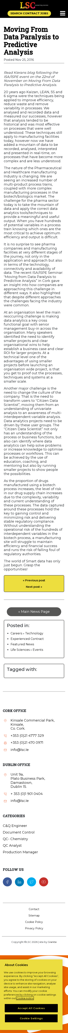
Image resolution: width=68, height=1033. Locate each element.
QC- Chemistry (15, 839)
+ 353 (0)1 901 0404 (27, 794)
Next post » (34, 586)
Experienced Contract (27, 639)
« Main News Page (34, 612)
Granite (52, 941)
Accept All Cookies (31, 1008)
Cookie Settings (31, 1018)
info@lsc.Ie (20, 750)
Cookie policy (24, 998)
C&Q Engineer (15, 826)
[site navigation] (63, 13)
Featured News (22, 644)
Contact (34, 909)
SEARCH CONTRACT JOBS (29, 13)
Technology (34, 633)
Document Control (19, 832)
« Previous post (34, 580)
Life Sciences (20, 650)
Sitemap (34, 915)
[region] (31, 994)
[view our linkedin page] (19, 882)
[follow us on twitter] (31, 882)
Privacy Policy (34, 928)
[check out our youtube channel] (43, 882)
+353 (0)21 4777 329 (27, 736)
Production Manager (20, 852)
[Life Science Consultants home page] (34, 5)
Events (38, 650)
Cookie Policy (34, 922)
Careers (16, 633)
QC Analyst (12, 845)
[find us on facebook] (7, 882)
